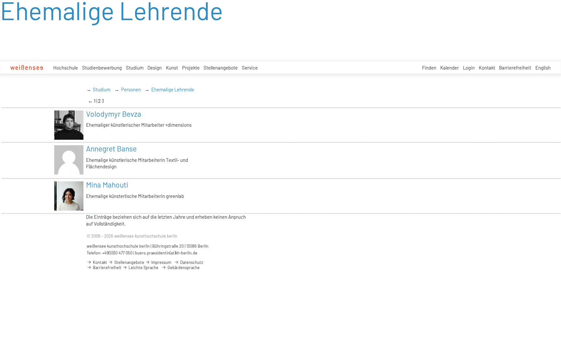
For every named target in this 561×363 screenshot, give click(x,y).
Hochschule (65, 68)
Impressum (160, 262)
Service (250, 68)
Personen (131, 89)
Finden (429, 68)
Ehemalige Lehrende (172, 89)
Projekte (191, 68)
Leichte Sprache (143, 267)
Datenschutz (191, 262)
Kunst (172, 68)
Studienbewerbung (102, 68)
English (543, 68)
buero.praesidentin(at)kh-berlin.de (166, 252)
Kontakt (487, 68)
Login (469, 68)
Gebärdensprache (183, 267)
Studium (134, 68)
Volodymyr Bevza (113, 113)
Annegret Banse (111, 148)
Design (154, 68)
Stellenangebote (221, 68)
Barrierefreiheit (515, 68)
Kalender (449, 68)
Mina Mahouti (107, 184)
